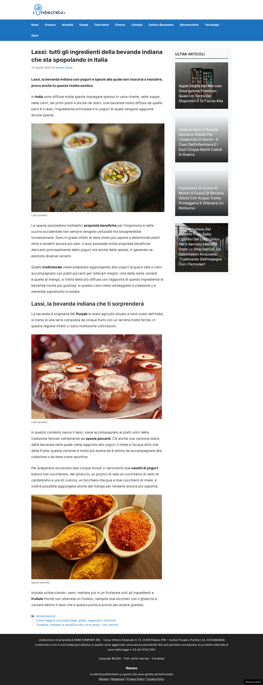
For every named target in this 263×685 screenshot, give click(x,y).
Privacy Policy (136, 679)
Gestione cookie (253, 682)
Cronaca (50, 24)
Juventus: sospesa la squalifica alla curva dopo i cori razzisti (77, 624)
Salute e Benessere (161, 24)
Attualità (67, 24)
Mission (104, 679)
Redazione (118, 679)
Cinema (120, 24)
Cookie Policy (155, 679)
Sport (34, 35)
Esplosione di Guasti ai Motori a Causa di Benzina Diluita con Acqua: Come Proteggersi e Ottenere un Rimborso (201, 198)
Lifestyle (137, 24)
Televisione (101, 24)
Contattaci (158, 658)
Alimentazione (189, 24)
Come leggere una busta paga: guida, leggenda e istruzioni (76, 620)
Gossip (83, 24)
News (35, 24)
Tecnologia (212, 24)
